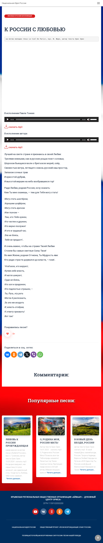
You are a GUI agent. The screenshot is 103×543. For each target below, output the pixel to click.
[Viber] (34, 355)
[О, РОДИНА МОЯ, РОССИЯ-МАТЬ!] (51, 426)
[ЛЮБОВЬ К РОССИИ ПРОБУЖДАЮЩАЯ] (17, 426)
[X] (27, 355)
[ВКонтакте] (7, 355)
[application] (51, 119)
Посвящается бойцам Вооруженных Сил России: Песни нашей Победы (51, 535)
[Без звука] (88, 119)
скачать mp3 (15, 127)
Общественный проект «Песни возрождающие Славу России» (65, 527)
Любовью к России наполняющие (20, 16)
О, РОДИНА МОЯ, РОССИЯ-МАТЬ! (50, 441)
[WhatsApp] (40, 355)
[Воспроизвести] (7, 119)
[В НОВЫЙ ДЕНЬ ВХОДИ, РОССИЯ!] (85, 426)
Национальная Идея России (24, 527)
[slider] (93, 119)
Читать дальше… (13, 479)
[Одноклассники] (14, 355)
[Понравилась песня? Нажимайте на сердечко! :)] (7, 334)
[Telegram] (20, 355)
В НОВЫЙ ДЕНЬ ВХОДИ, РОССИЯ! (84, 441)
